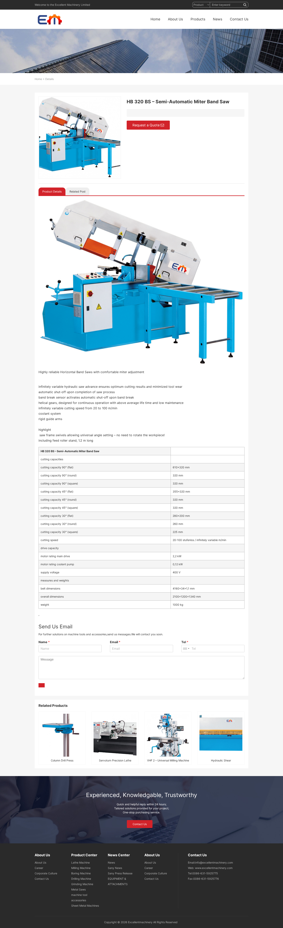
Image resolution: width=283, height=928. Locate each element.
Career (39, 868)
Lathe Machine (80, 862)
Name (44, 642)
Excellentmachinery (140, 922)
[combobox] (186, 648)
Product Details (52, 191)
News (217, 19)
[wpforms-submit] (42, 685)
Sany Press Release (120, 873)
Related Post (77, 191)
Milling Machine (80, 868)
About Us (175, 19)
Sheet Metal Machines (85, 905)
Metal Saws (78, 889)
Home (155, 19)
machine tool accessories (79, 897)
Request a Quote (146, 125)
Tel (184, 642)
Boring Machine (81, 873)
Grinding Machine (82, 884)
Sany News (115, 868)
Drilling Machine (81, 878)
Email (115, 642)
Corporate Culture (46, 873)
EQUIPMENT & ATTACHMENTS (118, 881)
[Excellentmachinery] (49, 19)
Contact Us (239, 19)
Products (198, 19)
